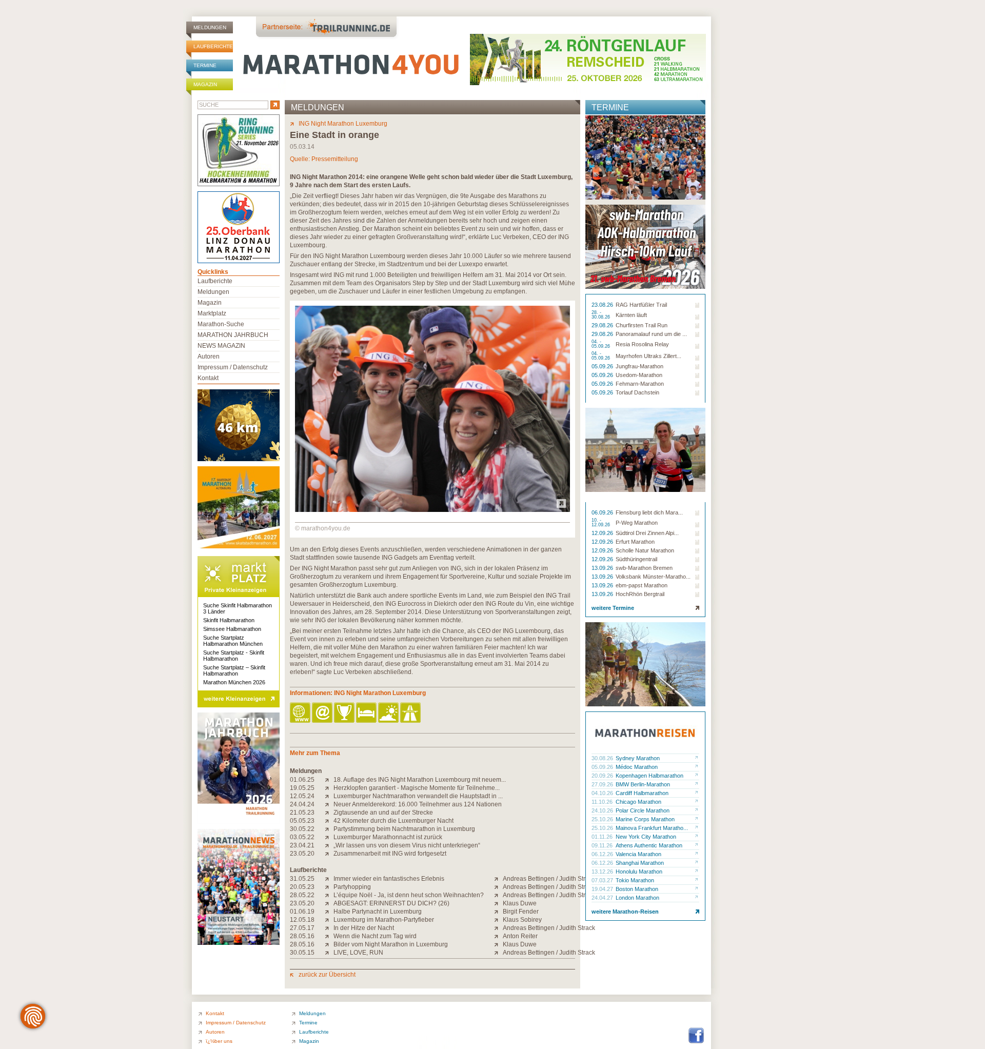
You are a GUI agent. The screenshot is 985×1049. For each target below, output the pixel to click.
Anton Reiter (520, 936)
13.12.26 (603, 871)
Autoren (209, 356)
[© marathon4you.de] (432, 509)
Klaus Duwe (520, 903)
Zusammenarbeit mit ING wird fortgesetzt (389, 853)
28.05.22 (302, 895)
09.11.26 (603, 845)
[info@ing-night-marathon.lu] (323, 713)
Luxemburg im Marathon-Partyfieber (383, 919)
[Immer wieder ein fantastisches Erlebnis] (329, 878)
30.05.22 (302, 829)
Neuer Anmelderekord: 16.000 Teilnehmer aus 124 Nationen (417, 804)
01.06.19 (302, 911)
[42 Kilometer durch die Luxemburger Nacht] (329, 820)
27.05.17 (302, 928)
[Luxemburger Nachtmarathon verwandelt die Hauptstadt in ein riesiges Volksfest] (329, 796)
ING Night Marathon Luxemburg (343, 123)
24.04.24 (302, 804)
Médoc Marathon (637, 767)
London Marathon (637, 898)
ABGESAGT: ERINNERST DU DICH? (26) (391, 903)
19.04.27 (603, 889)
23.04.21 (302, 845)
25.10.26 (603, 819)
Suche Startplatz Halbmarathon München (233, 641)
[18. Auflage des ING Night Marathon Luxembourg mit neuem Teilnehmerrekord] (329, 779)
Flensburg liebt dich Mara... (649, 512)
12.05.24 (302, 796)
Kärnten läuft (631, 315)
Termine (204, 65)
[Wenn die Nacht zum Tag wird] (329, 936)
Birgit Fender (521, 911)
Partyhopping (352, 886)
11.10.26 (603, 802)
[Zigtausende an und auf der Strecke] (329, 812)
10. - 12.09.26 (602, 522)
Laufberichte (213, 46)
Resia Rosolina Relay (642, 344)
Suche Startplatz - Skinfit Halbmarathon (233, 655)
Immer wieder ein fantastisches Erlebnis (388, 878)
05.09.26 (603, 366)
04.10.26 (603, 793)
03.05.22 (302, 837)
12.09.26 (603, 533)
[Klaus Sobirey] (498, 919)
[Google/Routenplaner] (411, 713)
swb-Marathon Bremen (644, 568)
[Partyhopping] (329, 886)
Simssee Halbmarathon (232, 629)
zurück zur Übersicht (327, 974)
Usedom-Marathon (639, 375)
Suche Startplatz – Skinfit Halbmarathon (234, 670)
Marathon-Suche (221, 324)
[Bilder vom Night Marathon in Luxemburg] (329, 944)
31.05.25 (302, 878)
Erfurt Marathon (635, 542)
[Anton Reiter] (498, 936)
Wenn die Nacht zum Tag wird (375, 936)
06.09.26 (603, 512)
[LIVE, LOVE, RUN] (329, 952)
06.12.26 (603, 854)
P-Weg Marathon (637, 523)
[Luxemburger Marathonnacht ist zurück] (329, 837)
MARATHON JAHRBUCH (233, 335)
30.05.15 (302, 952)
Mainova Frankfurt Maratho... (652, 828)
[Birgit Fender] (498, 911)
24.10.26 (603, 810)
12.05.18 (302, 919)
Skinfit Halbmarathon (228, 620)
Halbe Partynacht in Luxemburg (377, 911)
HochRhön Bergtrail (640, 594)
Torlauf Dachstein (637, 392)
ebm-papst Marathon (641, 585)
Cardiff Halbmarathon (642, 793)
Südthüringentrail (636, 559)
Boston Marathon (637, 889)
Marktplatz (212, 313)
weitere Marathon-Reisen (625, 911)
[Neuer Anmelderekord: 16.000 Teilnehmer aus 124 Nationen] (329, 804)
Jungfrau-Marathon (639, 366)
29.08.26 (603, 325)
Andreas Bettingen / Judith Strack (549, 878)
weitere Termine (613, 608)
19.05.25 (302, 787)
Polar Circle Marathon (642, 810)
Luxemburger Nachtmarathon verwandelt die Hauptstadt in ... (418, 796)
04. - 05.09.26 (602, 344)
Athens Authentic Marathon (649, 845)
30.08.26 (603, 758)
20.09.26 (603, 776)
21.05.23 (302, 812)
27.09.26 (603, 784)
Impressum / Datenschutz (233, 367)
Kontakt (208, 378)
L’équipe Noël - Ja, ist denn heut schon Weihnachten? (408, 895)
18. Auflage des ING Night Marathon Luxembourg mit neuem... (419, 779)
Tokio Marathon (635, 880)
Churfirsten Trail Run (641, 325)
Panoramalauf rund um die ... (651, 334)
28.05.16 (302, 936)
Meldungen (209, 27)
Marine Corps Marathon (645, 819)
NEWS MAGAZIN (221, 345)
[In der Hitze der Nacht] (329, 928)
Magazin (205, 84)
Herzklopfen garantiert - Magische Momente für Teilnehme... (416, 787)
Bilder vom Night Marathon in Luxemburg (390, 944)
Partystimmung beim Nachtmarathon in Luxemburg (404, 829)
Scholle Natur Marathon (645, 550)
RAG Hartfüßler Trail (641, 305)
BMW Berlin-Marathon (643, 784)
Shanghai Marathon (640, 863)
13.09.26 (603, 568)
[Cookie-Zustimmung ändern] (33, 1016)
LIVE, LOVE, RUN (358, 952)
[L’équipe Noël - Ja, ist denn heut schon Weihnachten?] (329, 895)
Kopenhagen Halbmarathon (649, 776)
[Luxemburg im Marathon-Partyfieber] (329, 919)
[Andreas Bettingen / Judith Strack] (498, 878)
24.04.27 (603, 898)
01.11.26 (603, 837)
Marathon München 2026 (234, 682)
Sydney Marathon (638, 758)
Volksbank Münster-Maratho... (653, 576)
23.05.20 (302, 853)
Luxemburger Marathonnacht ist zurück (387, 837)
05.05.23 (302, 820)
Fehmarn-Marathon (640, 384)
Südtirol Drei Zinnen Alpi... (647, 533)
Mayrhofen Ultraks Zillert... (648, 356)
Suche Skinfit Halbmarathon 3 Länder (237, 608)
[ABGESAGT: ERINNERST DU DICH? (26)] (329, 903)
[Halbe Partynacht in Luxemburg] (329, 911)
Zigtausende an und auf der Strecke (383, 812)
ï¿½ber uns (219, 1041)
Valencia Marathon (638, 854)
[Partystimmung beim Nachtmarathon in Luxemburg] (329, 829)
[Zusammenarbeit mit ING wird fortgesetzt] (329, 853)
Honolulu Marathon (639, 871)
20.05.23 (302, 886)
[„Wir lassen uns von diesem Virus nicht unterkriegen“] (329, 845)
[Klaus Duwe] (498, 903)
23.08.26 (603, 305)
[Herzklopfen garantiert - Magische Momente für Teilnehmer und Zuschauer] (329, 787)
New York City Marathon (646, 837)
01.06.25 (302, 779)
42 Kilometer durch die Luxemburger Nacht (393, 820)
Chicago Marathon (638, 802)
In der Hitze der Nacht (363, 928)
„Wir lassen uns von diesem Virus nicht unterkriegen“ (406, 845)
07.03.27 (603, 880)
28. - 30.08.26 (602, 315)
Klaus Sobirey (522, 919)
